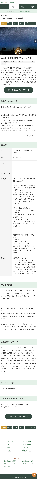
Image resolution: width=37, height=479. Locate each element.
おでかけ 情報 (23, 7)
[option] (18, 41)
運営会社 (24, 450)
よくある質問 (9, 444)
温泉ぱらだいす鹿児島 (10, 461)
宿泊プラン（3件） (9, 23)
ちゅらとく (7, 466)
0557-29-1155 (18, 158)
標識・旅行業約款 (26, 444)
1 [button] (15, 53)
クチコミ (33, 23)
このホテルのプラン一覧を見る (18, 90)
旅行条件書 (25, 447)
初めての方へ (9, 441)
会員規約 (8, 447)
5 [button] (21, 53)
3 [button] (18, 53)
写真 (21, 23)
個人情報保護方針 (26, 441)
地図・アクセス (27, 23)
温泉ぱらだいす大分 (9, 464)
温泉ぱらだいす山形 (27, 464)
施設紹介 (4, 23)
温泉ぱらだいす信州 (27, 461)
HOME (4, 7)
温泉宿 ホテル (13, 7)
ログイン (8, 450)
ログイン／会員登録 (24, 11)
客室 (15, 23)
